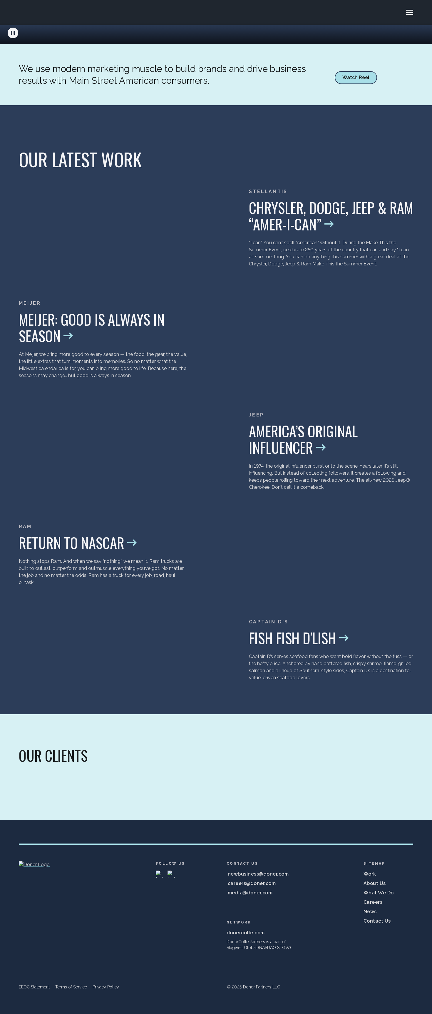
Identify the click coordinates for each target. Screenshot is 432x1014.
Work (370, 874)
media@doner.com (250, 893)
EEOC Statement (34, 987)
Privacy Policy (106, 987)
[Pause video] (13, 33)
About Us (375, 883)
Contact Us (377, 921)
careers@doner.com (252, 883)
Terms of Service (71, 987)
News (370, 911)
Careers (373, 902)
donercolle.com (246, 933)
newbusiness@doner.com (258, 874)
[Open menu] (409, 12)
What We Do (379, 893)
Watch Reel (355, 77)
